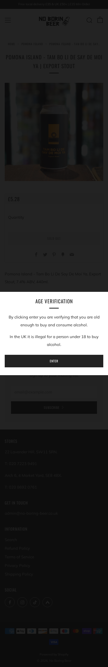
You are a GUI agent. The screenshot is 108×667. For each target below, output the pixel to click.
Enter (54, 361)
